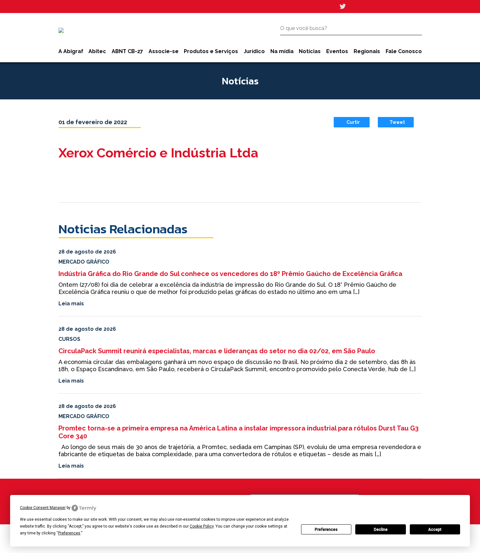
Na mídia (282, 51)
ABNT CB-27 (127, 51)
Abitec (97, 51)
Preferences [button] (69, 533)
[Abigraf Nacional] (61, 30)
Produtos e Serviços (211, 51)
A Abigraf (70, 51)
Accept (434, 529)
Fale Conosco (404, 51)
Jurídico (254, 51)
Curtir (353, 122)
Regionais (367, 51)
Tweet (397, 122)
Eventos (337, 51)
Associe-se (164, 51)
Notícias (310, 51)
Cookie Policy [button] (202, 526)
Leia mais (71, 303)
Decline (381, 529)
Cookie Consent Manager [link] (43, 507)
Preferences (326, 529)
